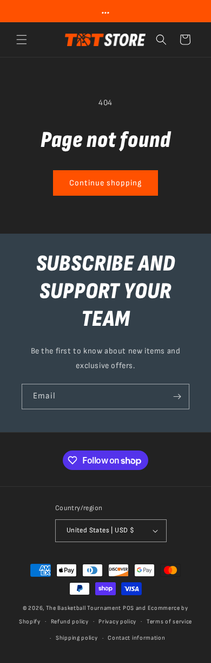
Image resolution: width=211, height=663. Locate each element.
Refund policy (70, 621)
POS (128, 607)
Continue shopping (105, 183)
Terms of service (169, 621)
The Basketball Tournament (84, 607)
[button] (22, 40)
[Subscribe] (177, 396)
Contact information (136, 637)
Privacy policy (117, 621)
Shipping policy (77, 637)
